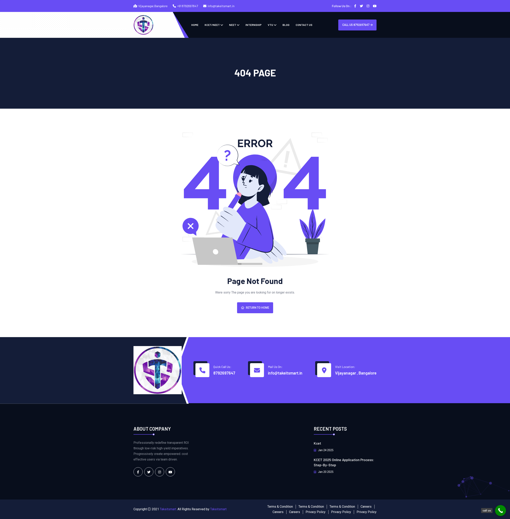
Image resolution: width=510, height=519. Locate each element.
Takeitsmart (218, 509)
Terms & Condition (280, 506)
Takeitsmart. (168, 509)
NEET (232, 24)
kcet (317, 443)
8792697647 (224, 373)
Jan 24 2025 (325, 450)
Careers (366, 506)
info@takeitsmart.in (221, 6)
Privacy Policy (316, 512)
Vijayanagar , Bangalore (356, 373)
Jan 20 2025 (325, 471)
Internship (253, 24)
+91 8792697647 (187, 6)
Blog (285, 24)
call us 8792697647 (355, 24)
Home (194, 24)
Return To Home (257, 307)
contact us (304, 24)
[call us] (500, 510)
